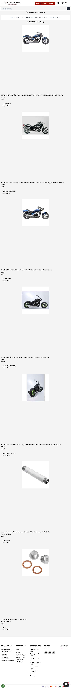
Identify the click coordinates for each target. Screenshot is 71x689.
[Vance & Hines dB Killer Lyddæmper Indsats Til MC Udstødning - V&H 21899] (35, 495)
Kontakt (18, 652)
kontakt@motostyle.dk (6, 660)
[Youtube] (53, 652)
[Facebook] (46, 652)
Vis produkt (6, 106)
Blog (37, 3)
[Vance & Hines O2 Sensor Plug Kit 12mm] (35, 583)
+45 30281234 (5, 657)
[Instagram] (49, 652)
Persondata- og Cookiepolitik (20, 658)
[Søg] (68, 8)
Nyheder (44, 3)
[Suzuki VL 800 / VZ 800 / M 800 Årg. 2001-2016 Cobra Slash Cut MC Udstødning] (35, 233)
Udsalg (51, 3)
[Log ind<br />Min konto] (58, 3)
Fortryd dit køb (20, 662)
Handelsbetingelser (21, 655)
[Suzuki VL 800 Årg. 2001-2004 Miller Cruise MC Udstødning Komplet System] (35, 321)
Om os (17, 649)
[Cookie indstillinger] (3, 686)
